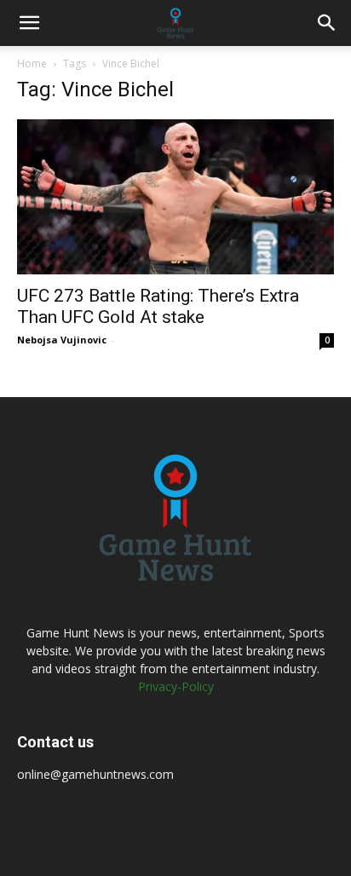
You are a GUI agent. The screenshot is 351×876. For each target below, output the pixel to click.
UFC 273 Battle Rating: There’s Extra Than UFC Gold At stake (158, 306)
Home (32, 63)
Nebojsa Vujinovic (61, 339)
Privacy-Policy (176, 686)
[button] (29, 23)
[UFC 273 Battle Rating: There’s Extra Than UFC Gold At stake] (175, 196)
